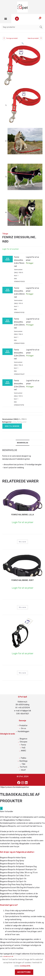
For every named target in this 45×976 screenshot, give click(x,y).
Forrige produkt (12, 38)
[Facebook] (19, 783)
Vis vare (7, 259)
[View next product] (41, 38)
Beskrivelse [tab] (22, 443)
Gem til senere (12, 426)
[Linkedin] (26, 783)
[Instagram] (22, 783)
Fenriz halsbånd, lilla (22, 515)
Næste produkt (33, 38)
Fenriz (19, 422)
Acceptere (24, 972)
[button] (6, 18)
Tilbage (5, 234)
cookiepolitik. (25, 966)
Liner (14, 422)
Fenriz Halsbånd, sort (22, 580)
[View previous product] (4, 38)
